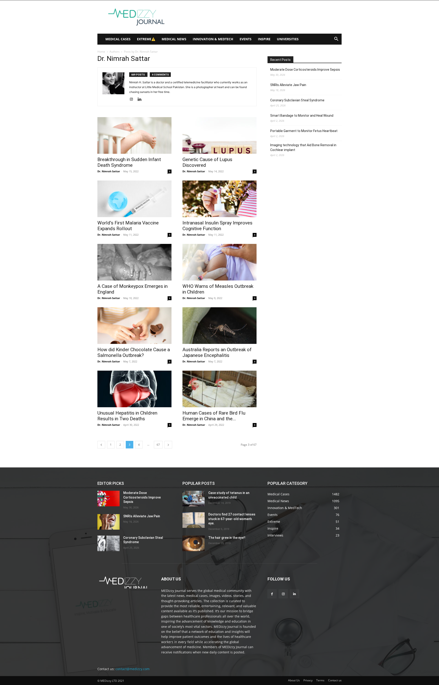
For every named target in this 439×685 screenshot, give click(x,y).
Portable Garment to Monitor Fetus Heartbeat (303, 131)
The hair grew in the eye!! (226, 537)
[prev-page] (101, 444)
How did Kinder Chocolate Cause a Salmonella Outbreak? (133, 352)
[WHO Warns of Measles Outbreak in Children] (219, 262)
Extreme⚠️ (146, 39)
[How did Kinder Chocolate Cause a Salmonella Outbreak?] (134, 325)
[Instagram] (133, 99)
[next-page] (168, 444)
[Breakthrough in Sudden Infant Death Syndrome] (134, 135)
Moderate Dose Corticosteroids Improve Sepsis (305, 69)
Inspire (264, 39)
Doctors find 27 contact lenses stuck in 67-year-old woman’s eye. (231, 518)
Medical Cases (118, 39)
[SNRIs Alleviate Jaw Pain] (108, 522)
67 (158, 445)
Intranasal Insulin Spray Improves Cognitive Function (217, 225)
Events (246, 39)
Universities (288, 39)
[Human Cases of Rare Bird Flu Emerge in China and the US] (219, 389)
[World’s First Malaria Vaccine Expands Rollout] (134, 199)
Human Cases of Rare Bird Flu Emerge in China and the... (213, 415)
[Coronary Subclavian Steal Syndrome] (108, 543)
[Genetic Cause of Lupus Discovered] (219, 135)
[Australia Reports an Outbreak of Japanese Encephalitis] (219, 325)
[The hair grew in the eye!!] (193, 543)
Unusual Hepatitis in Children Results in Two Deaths (127, 415)
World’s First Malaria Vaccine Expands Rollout (128, 225)
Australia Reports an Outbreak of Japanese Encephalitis (217, 352)
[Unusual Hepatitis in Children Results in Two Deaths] (134, 389)
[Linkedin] (141, 99)
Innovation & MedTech (213, 39)
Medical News (174, 39)
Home (101, 52)
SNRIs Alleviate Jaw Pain (288, 85)
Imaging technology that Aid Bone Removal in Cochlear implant (303, 147)
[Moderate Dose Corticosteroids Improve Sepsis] (108, 498)
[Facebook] (272, 593)
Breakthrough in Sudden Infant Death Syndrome (129, 162)
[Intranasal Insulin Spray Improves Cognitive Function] (219, 199)
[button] (336, 39)
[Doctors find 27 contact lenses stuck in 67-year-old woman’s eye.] (193, 520)
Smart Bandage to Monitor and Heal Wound (301, 115)
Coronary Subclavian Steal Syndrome (297, 100)
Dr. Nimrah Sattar (108, 171)
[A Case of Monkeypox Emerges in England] (134, 262)
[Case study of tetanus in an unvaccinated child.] (193, 498)
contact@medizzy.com (132, 669)
